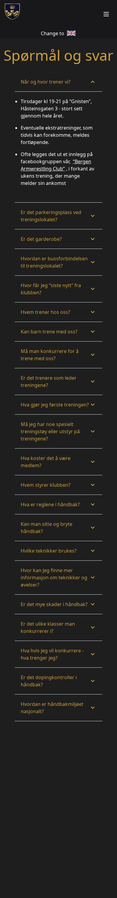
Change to (52, 33)
